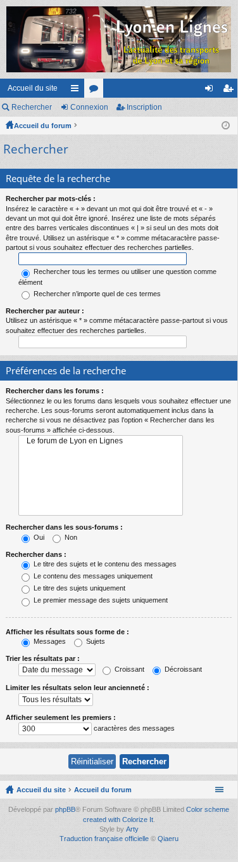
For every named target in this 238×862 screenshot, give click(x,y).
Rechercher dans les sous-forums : (64, 527)
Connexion (89, 107)
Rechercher (31, 107)
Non (70, 537)
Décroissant (182, 669)
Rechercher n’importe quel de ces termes (96, 293)
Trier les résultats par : (43, 658)
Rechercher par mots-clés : (51, 198)
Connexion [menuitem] (211, 91)
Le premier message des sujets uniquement (100, 600)
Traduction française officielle (104, 838)
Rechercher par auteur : (45, 311)
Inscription (144, 107)
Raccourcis (77, 91)
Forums (96, 91)
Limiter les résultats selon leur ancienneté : (77, 687)
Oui (38, 537)
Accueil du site (33, 88)
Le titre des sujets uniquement (78, 588)
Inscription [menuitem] (230, 91)
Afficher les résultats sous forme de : (67, 632)
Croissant (128, 669)
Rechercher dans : (36, 554)
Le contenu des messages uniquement (92, 576)
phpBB (65, 809)
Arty (132, 829)
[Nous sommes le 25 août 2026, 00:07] (226, 125)
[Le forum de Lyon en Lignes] (101, 441)
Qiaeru (168, 838)
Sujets (94, 641)
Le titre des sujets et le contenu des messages (104, 564)
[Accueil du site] (118, 39)
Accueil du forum (43, 125)
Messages (49, 641)
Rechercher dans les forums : (55, 391)
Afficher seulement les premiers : (61, 717)
